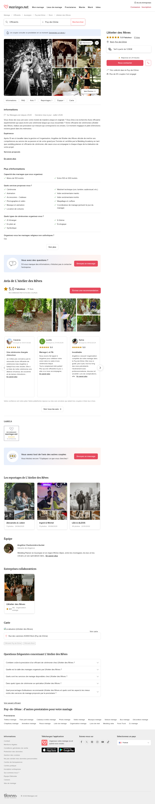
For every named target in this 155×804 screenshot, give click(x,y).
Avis (33, 100)
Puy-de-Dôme (40, 15)
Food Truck (121, 723)
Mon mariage (38, 7)
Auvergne (28, 15)
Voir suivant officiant (12, 703)
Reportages (46, 100)
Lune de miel (95, 723)
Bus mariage (125, 720)
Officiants (17, 15)
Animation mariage (29, 723)
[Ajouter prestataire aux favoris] (97, 43)
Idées (98, 7)
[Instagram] (97, 742)
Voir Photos (90, 91)
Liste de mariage (60, 723)
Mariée (82, 7)
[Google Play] (67, 752)
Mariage (7, 15)
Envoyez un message (86, 263)
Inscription (146, 7)
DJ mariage (133, 723)
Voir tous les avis (51, 409)
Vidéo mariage (79, 720)
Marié (90, 7)
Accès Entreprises (143, 3)
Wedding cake (108, 723)
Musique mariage (94, 720)
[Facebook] (81, 742)
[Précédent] (4, 367)
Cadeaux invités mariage (46, 720)
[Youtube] (103, 742)
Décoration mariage (140, 720)
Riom (51, 15)
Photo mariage (64, 720)
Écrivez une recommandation (85, 290)
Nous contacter (125, 63)
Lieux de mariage (54, 7)
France (125, 743)
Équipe (60, 100)
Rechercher (78, 22)
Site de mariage (10, 783)
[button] (52, 263)
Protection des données (13, 752)
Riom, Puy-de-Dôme (118, 42)
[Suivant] (100, 367)
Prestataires (70, 7)
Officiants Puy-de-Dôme (13, 643)
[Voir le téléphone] (148, 63)
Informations (11, 100)
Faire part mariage (26, 720)
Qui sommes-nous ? (11, 773)
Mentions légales (10, 745)
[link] (19, 506)
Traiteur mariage (10, 720)
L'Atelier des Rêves (15, 604)
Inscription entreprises (12, 769)
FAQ (23, 100)
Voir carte (94, 631)
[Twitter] (87, 742)
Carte (71, 100)
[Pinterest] (92, 742)
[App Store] (50, 752)
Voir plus (52, 247)
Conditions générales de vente (16, 748)
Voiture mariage (111, 720)
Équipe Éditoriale (10, 776)
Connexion (135, 7)
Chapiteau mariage (11, 723)
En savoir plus (10, 159)
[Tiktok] (108, 742)
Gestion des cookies (12, 755)
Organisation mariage (78, 723)
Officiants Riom (29, 643)
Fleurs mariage (45, 723)
